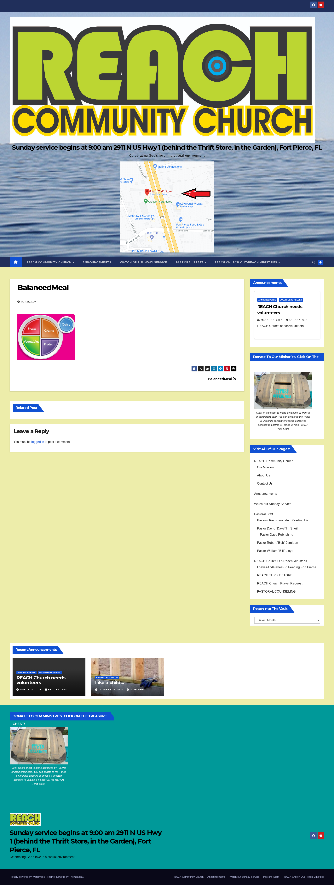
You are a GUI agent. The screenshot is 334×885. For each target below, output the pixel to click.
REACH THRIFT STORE (275, 575)
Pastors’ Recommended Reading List (283, 520)
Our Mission (265, 467)
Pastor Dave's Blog (107, 677)
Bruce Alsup (298, 320)
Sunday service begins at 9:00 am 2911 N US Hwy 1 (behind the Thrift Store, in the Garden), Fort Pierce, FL (167, 147)
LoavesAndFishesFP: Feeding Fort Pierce (286, 567)
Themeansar (76, 876)
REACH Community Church (49, 262)
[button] (313, 262)
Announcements (97, 262)
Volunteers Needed (291, 300)
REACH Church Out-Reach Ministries (246, 262)
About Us (263, 475)
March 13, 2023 (272, 320)
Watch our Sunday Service (143, 262)
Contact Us (265, 483)
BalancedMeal (220, 379)
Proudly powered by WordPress (28, 876)
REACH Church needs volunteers (40, 680)
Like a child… (109, 682)
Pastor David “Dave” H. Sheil (277, 528)
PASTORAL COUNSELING (276, 591)
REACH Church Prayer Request (279, 583)
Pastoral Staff (190, 262)
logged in (37, 441)
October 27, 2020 (111, 689)
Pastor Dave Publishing (276, 534)
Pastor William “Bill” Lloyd (275, 550)
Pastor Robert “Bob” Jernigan (277, 542)
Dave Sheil (137, 689)
